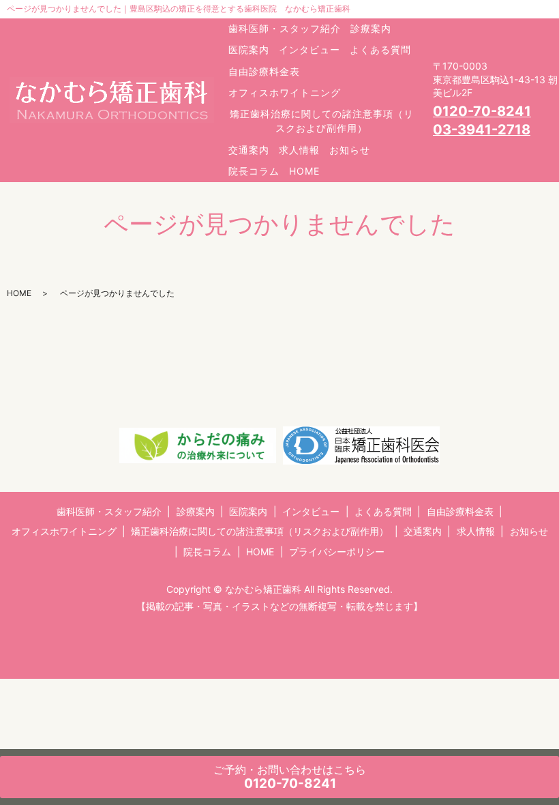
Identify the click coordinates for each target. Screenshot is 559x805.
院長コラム (254, 171)
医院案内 (248, 49)
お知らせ (349, 150)
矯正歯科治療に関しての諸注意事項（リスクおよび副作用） (322, 121)
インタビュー (309, 49)
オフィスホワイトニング (284, 92)
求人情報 (299, 150)
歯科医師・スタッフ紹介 (284, 28)
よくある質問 (380, 49)
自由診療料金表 (264, 71)
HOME (304, 171)
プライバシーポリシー (336, 551)
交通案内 (248, 150)
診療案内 (370, 28)
